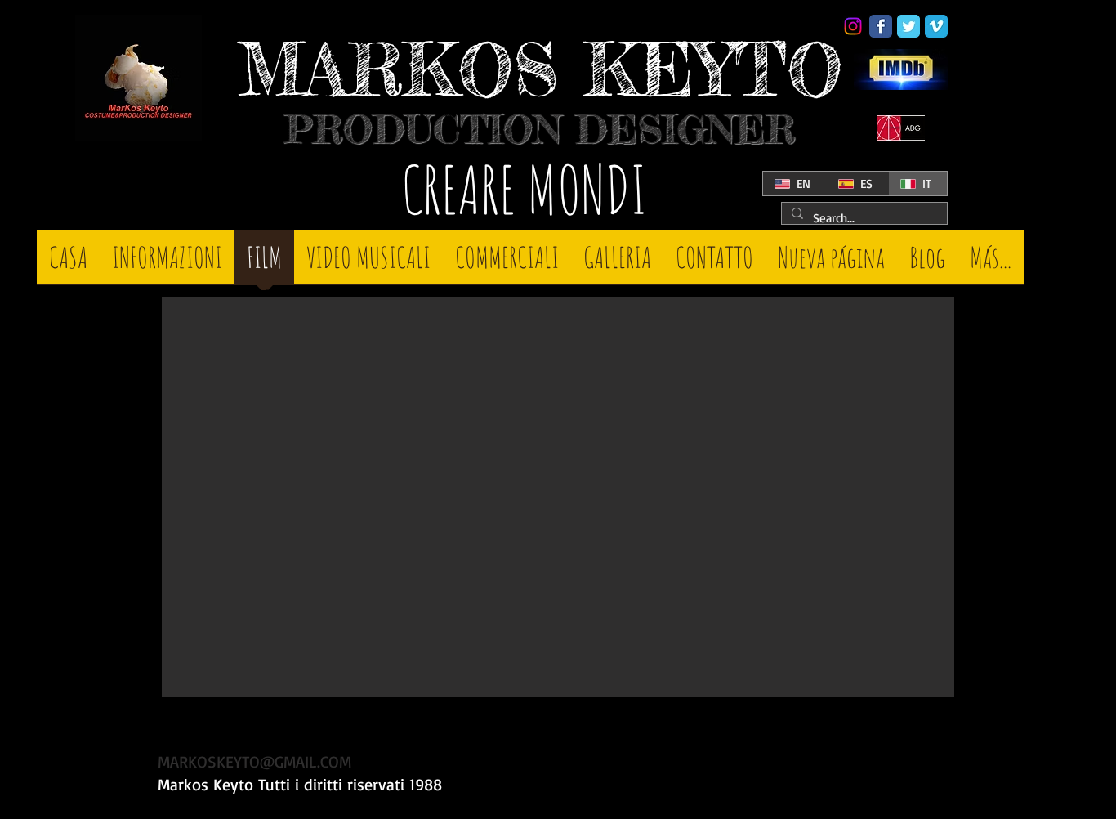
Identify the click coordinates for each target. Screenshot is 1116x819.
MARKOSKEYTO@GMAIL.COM (254, 761)
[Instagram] (852, 26)
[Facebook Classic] (880, 26)
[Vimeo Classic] (936, 26)
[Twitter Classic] (908, 26)
